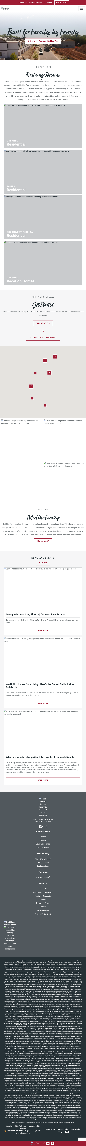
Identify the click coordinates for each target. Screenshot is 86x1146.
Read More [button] (43, 631)
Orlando (43, 837)
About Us (43, 889)
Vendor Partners (43, 914)
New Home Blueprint (43, 859)
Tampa (43, 840)
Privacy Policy (63, 1129)
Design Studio (43, 862)
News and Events (43, 903)
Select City (42, 323)
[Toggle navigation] (81, 8)
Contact (43, 907)
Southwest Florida (43, 844)
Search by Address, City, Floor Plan (44, 41)
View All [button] (43, 563)
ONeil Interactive (23, 1133)
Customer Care (43, 866)
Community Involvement (43, 892)
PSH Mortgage (43, 877)
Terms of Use (50, 1129)
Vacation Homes (43, 847)
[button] (32, 398)
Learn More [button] (43, 541)
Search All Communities (44, 338)
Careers (43, 900)
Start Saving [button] (61, 2)
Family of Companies (43, 896)
